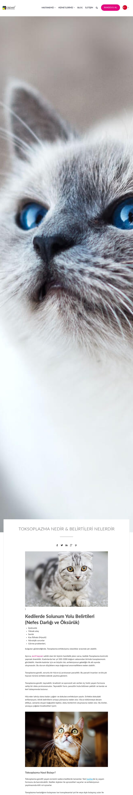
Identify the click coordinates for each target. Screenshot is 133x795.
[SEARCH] (98, 8)
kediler (90, 779)
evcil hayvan (37, 656)
